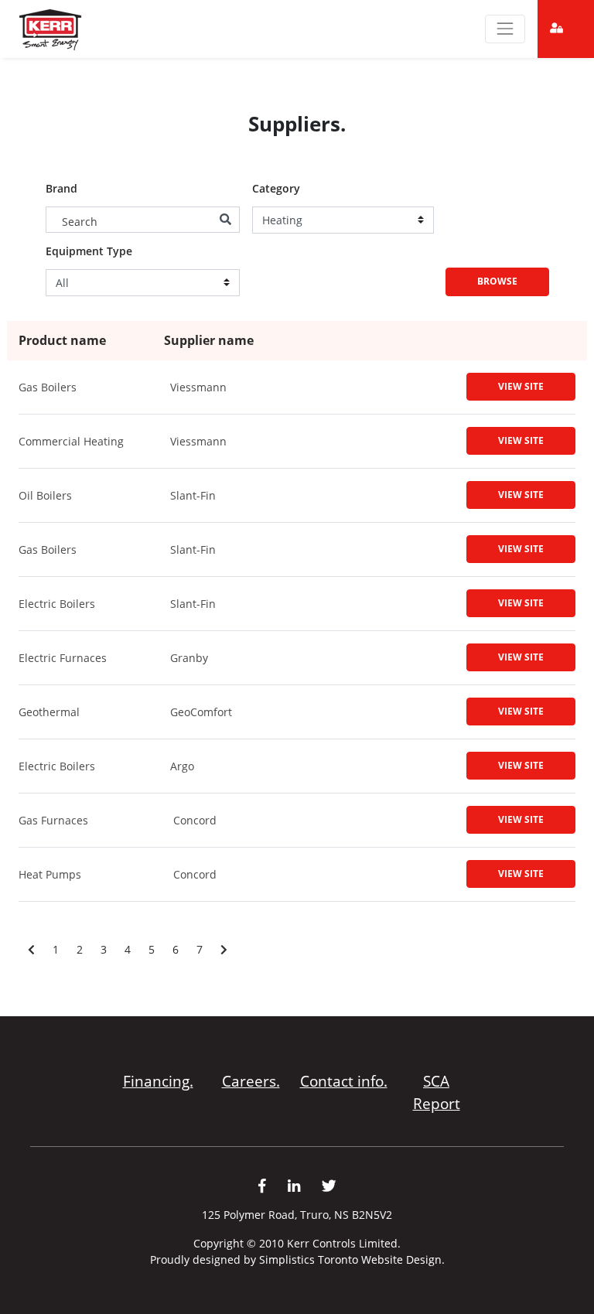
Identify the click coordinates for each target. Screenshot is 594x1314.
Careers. (251, 1080)
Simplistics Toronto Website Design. (352, 1259)
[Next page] (224, 950)
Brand (61, 188)
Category (276, 188)
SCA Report (436, 1092)
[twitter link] (329, 1186)
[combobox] (143, 219)
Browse (497, 281)
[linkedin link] (305, 1186)
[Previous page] (31, 950)
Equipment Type (89, 251)
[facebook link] (273, 1186)
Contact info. (343, 1080)
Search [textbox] (79, 221)
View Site (521, 386)
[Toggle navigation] (505, 29)
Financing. (158, 1080)
